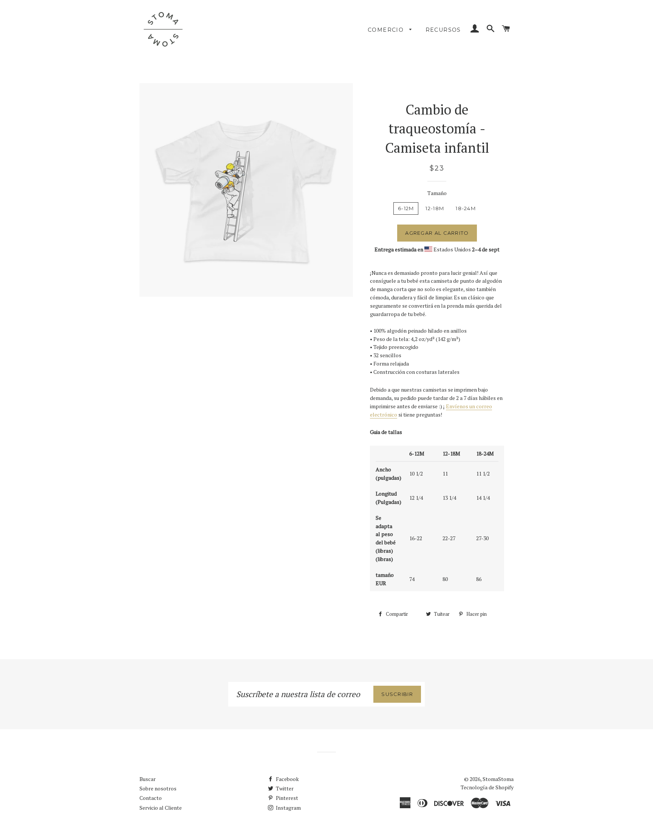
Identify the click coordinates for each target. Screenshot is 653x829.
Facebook (287, 779)
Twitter (284, 788)
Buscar (147, 779)
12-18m (435, 208)
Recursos (443, 29)
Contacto (150, 797)
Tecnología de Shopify (487, 787)
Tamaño (437, 193)
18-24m (466, 208)
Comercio (387, 29)
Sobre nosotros (157, 788)
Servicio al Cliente (160, 807)
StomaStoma (498, 779)
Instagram (288, 807)
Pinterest (286, 797)
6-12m (406, 208)
